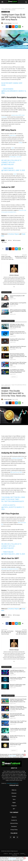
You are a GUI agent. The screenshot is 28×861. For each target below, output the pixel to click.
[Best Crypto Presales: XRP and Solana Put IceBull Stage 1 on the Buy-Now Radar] (5, 364)
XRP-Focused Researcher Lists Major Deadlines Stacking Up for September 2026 (18, 311)
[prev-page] (2, 317)
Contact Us (14, 820)
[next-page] (4, 317)
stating (20, 142)
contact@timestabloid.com (12, 783)
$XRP (10, 83)
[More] (22, 26)
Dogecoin (14, 805)
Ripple (14, 802)
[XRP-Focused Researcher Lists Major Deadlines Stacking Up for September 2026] (5, 312)
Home (2, 8)
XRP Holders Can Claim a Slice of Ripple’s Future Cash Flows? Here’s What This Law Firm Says (17, 326)
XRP (6, 240)
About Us (14, 817)
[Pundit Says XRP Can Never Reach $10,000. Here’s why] (5, 341)
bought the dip (12, 135)
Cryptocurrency (4, 11)
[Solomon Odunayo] (2, 23)
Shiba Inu (14, 790)
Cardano (14, 796)
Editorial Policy (14, 823)
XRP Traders (4, 242)
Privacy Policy (14, 829)
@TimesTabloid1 (7, 164)
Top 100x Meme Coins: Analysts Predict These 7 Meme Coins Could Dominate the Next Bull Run (17, 371)
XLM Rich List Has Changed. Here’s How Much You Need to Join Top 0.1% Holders (18, 333)
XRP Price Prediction (17, 240)
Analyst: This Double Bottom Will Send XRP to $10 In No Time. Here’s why (7, 258)
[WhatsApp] (19, 26)
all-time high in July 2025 (15, 156)
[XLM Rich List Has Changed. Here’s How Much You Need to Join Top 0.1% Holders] (5, 333)
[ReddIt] (13, 26)
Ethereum (14, 793)
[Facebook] (7, 26)
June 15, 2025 (20, 170)
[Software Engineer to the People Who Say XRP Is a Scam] (5, 305)
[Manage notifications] (25, 858)
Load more (13, 376)
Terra (14, 799)
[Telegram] (16, 26)
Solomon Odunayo (8, 23)
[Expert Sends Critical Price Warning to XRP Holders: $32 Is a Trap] (5, 348)
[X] (10, 26)
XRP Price (10, 240)
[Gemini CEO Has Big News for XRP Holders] (5, 297)
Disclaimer (14, 826)
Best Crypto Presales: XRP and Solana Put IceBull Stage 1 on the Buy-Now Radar (18, 364)
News (8, 11)
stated (12, 147)
